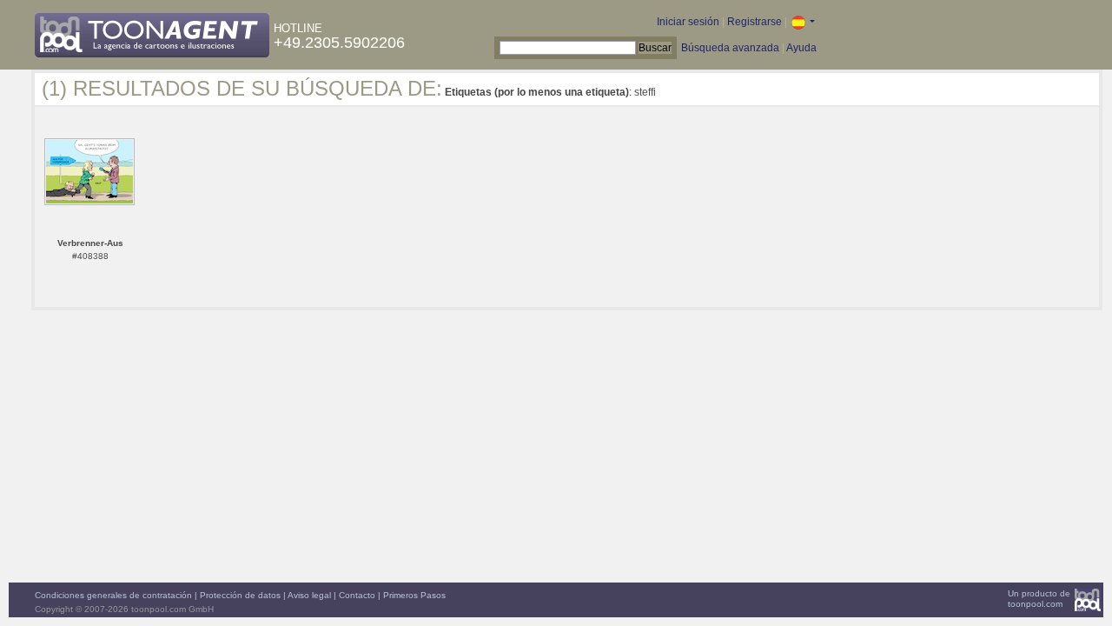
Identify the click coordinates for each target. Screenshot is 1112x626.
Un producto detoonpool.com (1039, 599)
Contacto (357, 595)
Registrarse (754, 22)
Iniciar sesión (688, 22)
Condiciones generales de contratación (113, 595)
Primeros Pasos (414, 595)
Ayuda (801, 48)
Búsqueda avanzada (730, 48)
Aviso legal (309, 595)
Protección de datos (240, 595)
